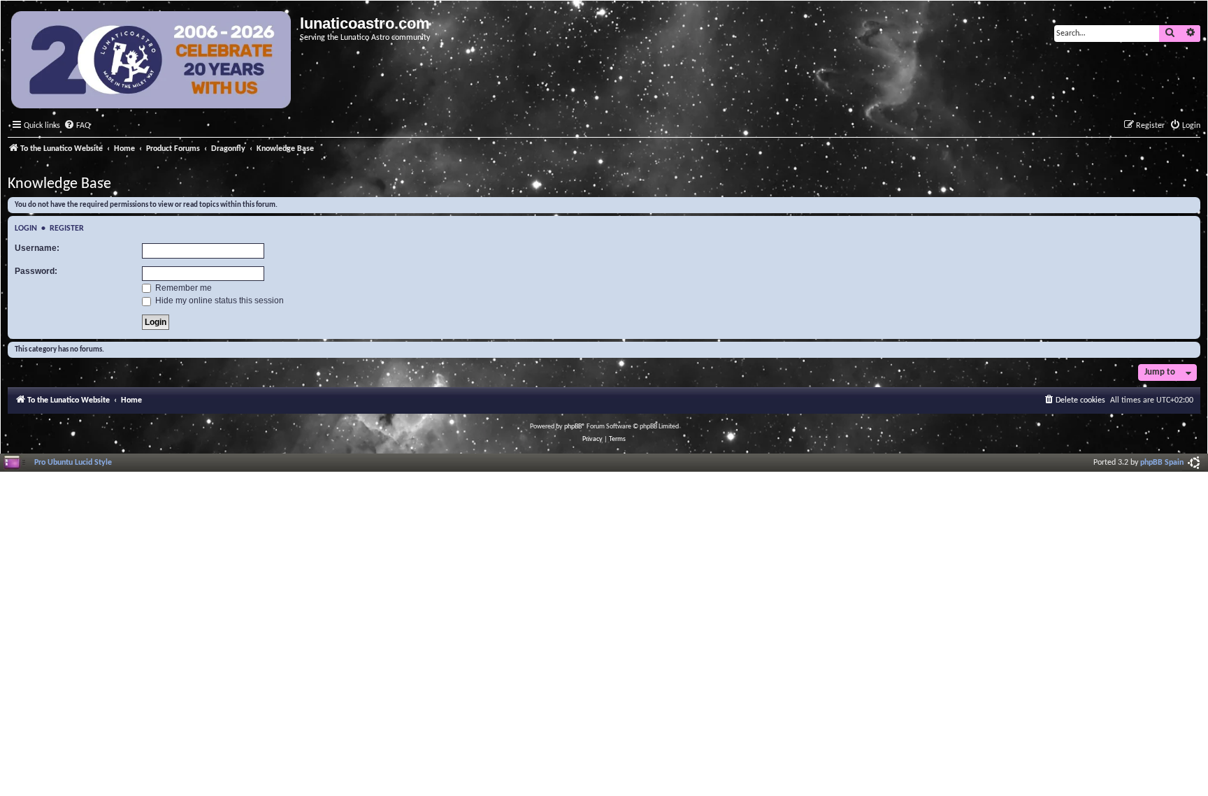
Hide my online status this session (218, 300)
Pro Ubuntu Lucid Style (73, 462)
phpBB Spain (1162, 462)
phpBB (573, 426)
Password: (36, 271)
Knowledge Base (59, 184)
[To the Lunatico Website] (152, 61)
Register (67, 228)
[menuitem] (77, 126)
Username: (37, 248)
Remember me (182, 288)
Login (26, 228)
